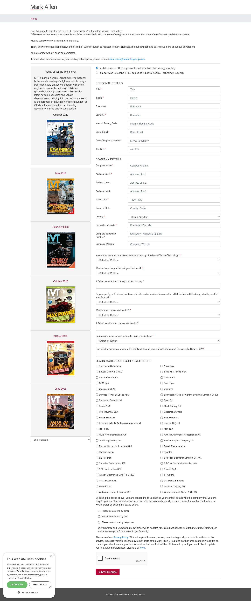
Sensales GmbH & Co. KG (112, 463)
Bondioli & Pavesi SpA (175, 371)
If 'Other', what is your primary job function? (117, 323)
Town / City (102, 199)
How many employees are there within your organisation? (125, 335)
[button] (29, 592)
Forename (101, 106)
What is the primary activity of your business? (119, 268)
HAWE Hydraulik (107, 417)
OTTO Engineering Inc (110, 440)
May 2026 (60, 173)
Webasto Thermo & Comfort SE (114, 492)
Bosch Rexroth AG (108, 377)
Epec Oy (168, 400)
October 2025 (60, 281)
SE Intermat (105, 457)
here (142, 547)
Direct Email (102, 131)
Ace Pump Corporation (110, 366)
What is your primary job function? (113, 310)
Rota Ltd (168, 451)
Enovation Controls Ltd (110, 400)
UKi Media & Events (174, 480)
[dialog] (29, 575)
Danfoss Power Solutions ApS (114, 394)
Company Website (105, 243)
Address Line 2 (103, 182)
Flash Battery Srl (172, 406)
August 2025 (60, 335)
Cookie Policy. (25, 578)
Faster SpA (104, 406)
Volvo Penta (105, 486)
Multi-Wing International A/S (113, 434)
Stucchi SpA (170, 469)
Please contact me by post (115, 516)
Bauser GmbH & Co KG (110, 371)
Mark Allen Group (122, 594)
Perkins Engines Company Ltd (179, 440)
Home (34, 18)
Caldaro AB (169, 377)
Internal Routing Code (106, 123)
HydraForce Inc (171, 417)
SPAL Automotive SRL (110, 469)
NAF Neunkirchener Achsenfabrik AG (182, 434)
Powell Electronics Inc (175, 446)
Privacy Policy (121, 537)
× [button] (51, 556)
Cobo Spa (169, 383)
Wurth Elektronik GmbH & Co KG (180, 492)
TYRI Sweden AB (107, 480)
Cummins (168, 388)
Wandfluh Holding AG (174, 486)
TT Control (169, 474)
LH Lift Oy (104, 429)
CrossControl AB (107, 388)
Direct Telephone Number (108, 140)
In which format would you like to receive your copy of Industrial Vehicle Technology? (138, 255)
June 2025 (60, 388)
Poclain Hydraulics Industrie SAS (115, 446)
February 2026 (61, 227)
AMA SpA (169, 366)
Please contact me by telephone (118, 522)
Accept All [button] (17, 584)
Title (98, 89)
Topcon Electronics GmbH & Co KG (116, 474)
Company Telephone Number (106, 235)
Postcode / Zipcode (106, 225)
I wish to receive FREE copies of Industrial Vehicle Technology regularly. (137, 68)
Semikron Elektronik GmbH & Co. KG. (183, 457)
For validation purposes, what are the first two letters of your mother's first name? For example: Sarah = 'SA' (150, 348)
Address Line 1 (104, 173)
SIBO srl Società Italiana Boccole (180, 463)
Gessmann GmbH (173, 411)
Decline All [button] (40, 584)
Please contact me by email (115, 510)
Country (100, 216)
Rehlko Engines (107, 451)
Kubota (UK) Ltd (172, 423)
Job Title (101, 148)
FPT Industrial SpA (108, 411)
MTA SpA (168, 429)
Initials (100, 97)
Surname (101, 114)
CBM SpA (104, 383)
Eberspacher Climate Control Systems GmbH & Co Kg (191, 394)
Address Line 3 (103, 190)
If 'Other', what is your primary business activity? (120, 281)
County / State (103, 208)
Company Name (104, 165)
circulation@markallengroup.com (127, 59)
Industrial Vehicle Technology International (120, 423)
